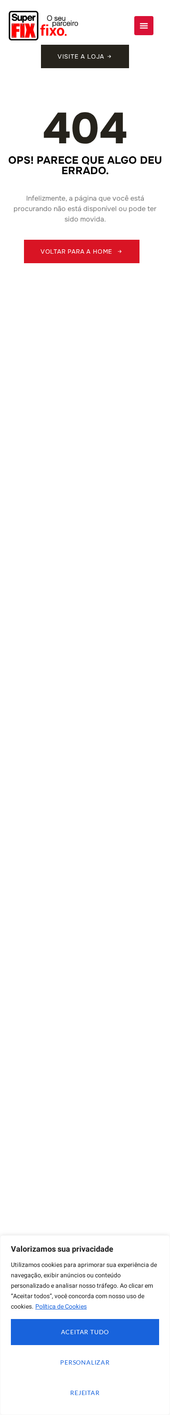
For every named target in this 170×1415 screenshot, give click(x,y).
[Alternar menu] (143, 25)
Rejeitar (84, 1392)
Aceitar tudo (85, 1332)
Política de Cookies (61, 1306)
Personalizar (85, 1362)
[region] (85, 1325)
